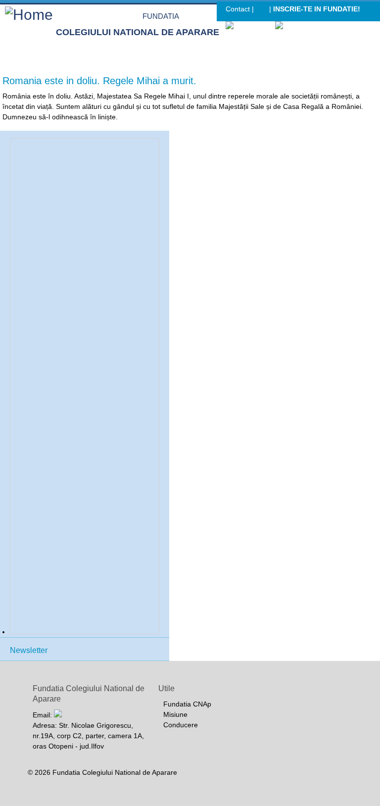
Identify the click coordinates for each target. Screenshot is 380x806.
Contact (238, 9)
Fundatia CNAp (187, 704)
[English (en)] (298, 26)
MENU (369, 52)
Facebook (261, 10)
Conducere (180, 725)
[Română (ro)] (250, 26)
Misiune (175, 714)
